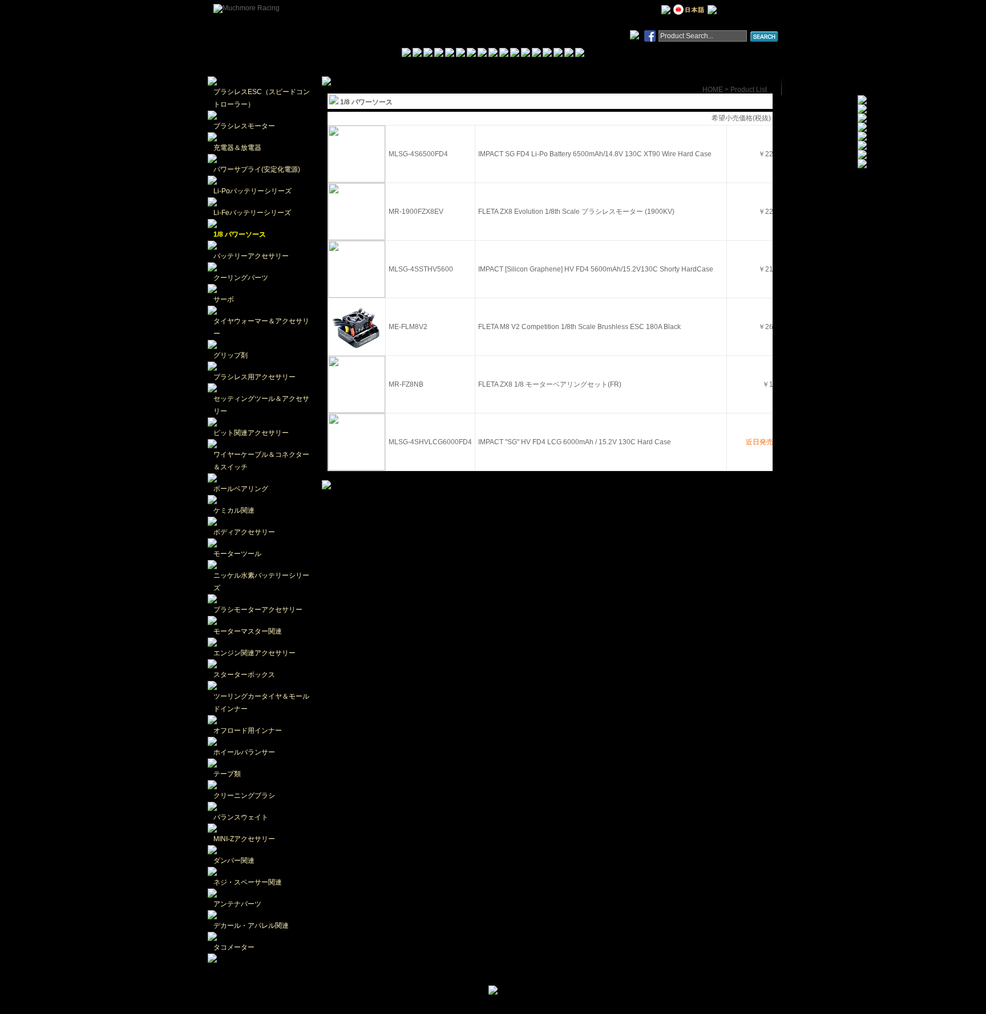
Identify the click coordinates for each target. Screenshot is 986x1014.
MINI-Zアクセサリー (244, 839)
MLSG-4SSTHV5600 (421, 269)
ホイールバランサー (244, 752)
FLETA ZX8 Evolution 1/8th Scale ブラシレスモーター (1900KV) (576, 212)
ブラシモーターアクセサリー (257, 610)
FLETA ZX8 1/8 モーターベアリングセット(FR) (549, 384)
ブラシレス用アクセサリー (254, 377)
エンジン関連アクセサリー (254, 653)
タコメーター (233, 947)
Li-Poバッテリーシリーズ (252, 191)
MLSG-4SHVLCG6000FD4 (430, 442)
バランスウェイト (240, 817)
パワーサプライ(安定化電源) (256, 169)
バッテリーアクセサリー (251, 256)
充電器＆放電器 (237, 148)
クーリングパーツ (240, 278)
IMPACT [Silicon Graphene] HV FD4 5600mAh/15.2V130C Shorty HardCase (595, 269)
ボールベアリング (240, 489)
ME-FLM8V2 (408, 327)
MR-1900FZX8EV (416, 212)
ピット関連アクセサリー (251, 433)
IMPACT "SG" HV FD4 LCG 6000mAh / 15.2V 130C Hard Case (574, 442)
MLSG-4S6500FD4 (418, 154)
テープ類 (227, 774)
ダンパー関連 (233, 861)
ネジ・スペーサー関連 (247, 882)
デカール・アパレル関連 (251, 926)
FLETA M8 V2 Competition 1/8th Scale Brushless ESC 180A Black (579, 327)
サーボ (223, 299)
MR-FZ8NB (406, 384)
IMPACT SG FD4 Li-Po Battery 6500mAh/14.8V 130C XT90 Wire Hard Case (595, 154)
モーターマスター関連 (247, 631)
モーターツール (237, 554)
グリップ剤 (230, 355)
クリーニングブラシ (244, 796)
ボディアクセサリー (244, 532)
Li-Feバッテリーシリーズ (252, 213)
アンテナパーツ (237, 904)
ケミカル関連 (233, 510)
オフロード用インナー (247, 731)
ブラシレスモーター (244, 126)
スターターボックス (244, 675)
